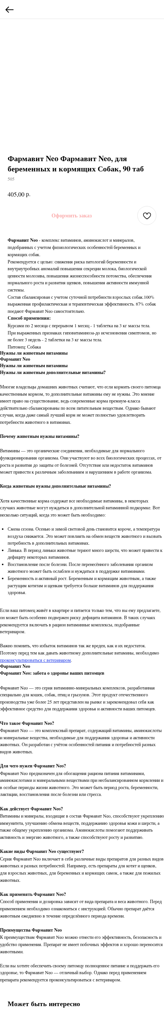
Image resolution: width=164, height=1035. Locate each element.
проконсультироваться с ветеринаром (35, 660)
